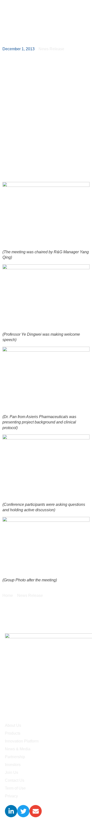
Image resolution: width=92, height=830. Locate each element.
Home (7, 595)
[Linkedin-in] (11, 811)
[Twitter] (23, 811)
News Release (30, 595)
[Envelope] (35, 811)
